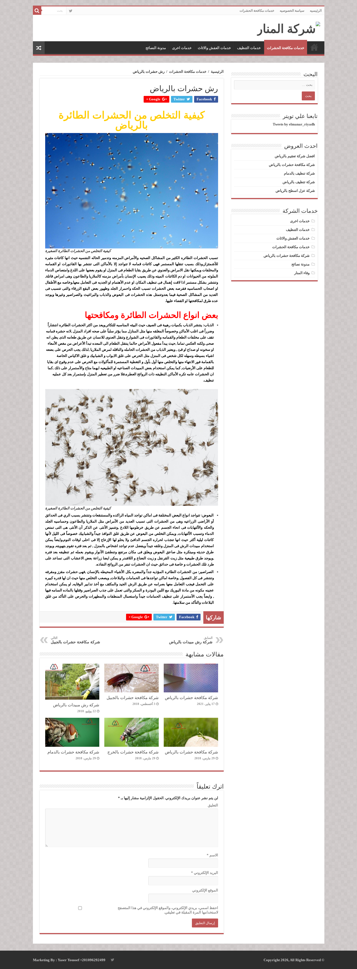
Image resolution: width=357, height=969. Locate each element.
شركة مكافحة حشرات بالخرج (133, 752)
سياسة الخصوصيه (292, 11)
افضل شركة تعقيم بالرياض (295, 156)
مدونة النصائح (156, 48)
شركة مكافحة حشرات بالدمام (73, 752)
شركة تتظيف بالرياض (299, 182)
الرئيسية (217, 71)
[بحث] (37, 10)
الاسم (212, 855)
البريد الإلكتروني (204, 873)
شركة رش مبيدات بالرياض (191, 640)
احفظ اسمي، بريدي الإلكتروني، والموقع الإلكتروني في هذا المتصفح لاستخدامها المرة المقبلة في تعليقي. (168, 910)
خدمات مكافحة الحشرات (257, 11)
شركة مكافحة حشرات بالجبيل (75, 640)
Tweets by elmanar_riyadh (294, 124)
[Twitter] (70, 11)
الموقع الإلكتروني (205, 890)
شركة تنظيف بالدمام (299, 173)
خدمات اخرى (182, 48)
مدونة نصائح (300, 264)
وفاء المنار (302, 273)
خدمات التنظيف (249, 48)
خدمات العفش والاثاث (214, 48)
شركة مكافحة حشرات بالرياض (191, 697)
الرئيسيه (316, 11)
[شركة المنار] (288, 27)
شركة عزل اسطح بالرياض (295, 191)
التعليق (213, 805)
